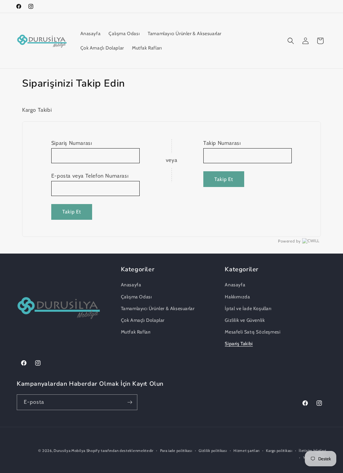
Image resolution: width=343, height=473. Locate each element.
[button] (290, 40)
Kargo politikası (279, 450)
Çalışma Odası (136, 297)
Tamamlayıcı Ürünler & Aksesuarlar (158, 308)
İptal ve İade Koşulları (248, 308)
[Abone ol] (129, 402)
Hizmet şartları (246, 450)
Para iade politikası (176, 450)
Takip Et (71, 212)
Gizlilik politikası (213, 450)
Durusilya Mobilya (70, 450)
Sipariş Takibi (239, 344)
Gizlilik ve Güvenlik (245, 320)
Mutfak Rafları (136, 332)
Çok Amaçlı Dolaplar (142, 320)
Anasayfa (131, 285)
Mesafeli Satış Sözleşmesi (252, 332)
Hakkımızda (237, 297)
